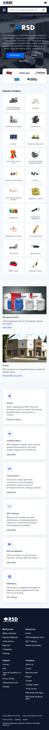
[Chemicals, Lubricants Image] (13, 121)
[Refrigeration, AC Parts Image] (13, 231)
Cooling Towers (32, 685)
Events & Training (14, 419)
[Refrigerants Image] (13, 213)
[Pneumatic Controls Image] (35, 193)
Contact (6, 664)
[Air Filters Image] (35, 103)
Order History (8, 641)
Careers (29, 681)
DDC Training (31, 641)
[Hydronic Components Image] (13, 175)
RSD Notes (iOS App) (34, 693)
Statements (7, 649)
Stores (34, 55)
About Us (23, 61)
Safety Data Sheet (33, 645)
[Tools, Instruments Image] (35, 231)
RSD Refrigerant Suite (35, 637)
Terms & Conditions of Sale (12, 673)
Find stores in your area (12, 375)
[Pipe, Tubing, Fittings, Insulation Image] (13, 193)
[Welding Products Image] (35, 266)
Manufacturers (32, 672)
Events (28, 633)
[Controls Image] (13, 139)
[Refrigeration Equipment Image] (35, 213)
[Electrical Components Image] (35, 139)
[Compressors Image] (35, 121)
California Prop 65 (10, 683)
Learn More (7, 327)
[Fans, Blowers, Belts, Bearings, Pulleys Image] (35, 157)
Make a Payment (9, 633)
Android (14, 597)
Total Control (31, 689)
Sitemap (6, 687)
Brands (28, 677)
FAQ (4, 668)
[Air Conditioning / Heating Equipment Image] (13, 103)
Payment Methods (10, 637)
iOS (8, 597)
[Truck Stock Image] (13, 248)
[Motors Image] (35, 175)
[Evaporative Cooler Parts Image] (13, 157)
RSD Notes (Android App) (34, 698)
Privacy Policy (8, 679)
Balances (6, 645)
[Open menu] (4, 10)
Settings (6, 653)
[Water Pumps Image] (13, 266)
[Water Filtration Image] (35, 248)
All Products (15, 55)
